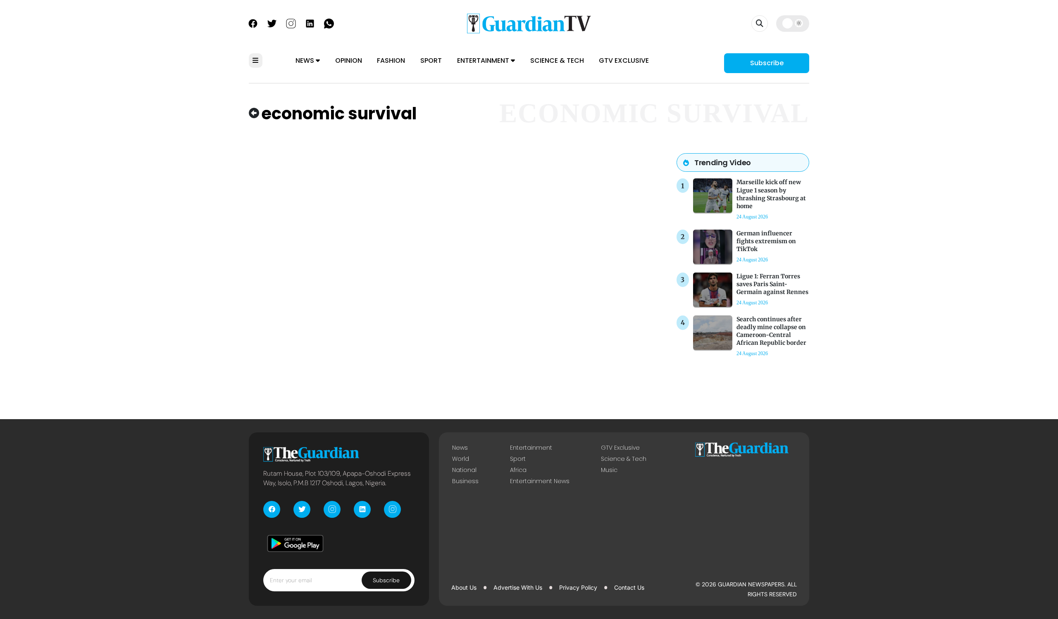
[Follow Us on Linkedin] (310, 22)
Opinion (348, 60)
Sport (431, 60)
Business (465, 481)
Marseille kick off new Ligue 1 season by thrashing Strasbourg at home (771, 194)
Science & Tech (557, 60)
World (460, 459)
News (305, 60)
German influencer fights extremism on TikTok (766, 241)
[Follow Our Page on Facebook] (253, 22)
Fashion (391, 60)
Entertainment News (540, 481)
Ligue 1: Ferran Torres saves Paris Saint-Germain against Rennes (772, 284)
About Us (464, 587)
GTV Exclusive (624, 60)
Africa (518, 470)
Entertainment (484, 60)
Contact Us (629, 587)
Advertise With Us (517, 587)
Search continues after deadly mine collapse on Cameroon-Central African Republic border (771, 331)
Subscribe (767, 63)
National (464, 470)
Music (609, 470)
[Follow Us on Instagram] (291, 22)
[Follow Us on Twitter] (272, 22)
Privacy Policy (578, 587)
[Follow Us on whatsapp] (329, 22)
